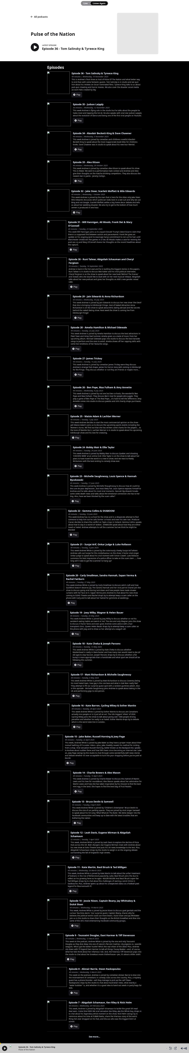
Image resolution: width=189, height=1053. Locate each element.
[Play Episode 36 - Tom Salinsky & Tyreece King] (35, 47)
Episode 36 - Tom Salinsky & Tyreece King (95, 73)
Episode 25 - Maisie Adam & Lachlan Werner (95, 416)
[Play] (4, 1048)
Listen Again (99, 3)
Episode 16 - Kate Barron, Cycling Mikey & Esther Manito (104, 705)
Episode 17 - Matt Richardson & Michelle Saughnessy (101, 674)
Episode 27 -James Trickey (87, 358)
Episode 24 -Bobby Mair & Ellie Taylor (94, 447)
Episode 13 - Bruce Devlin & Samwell (92, 801)
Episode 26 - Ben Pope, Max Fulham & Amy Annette (102, 387)
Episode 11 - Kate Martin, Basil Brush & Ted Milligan (97, 867)
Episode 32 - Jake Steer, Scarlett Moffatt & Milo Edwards (103, 191)
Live (85, 3)
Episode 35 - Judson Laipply (88, 104)
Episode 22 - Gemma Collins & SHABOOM (91, 510)
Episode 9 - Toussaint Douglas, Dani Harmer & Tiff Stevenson (100, 935)
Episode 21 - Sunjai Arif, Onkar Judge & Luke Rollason (100, 544)
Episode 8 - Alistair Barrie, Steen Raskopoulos (95, 968)
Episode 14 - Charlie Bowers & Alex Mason (96, 772)
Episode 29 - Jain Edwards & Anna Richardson (98, 296)
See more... (94, 1036)
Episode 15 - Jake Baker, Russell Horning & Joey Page (95, 736)
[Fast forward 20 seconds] (175, 1048)
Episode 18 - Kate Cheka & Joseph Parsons (96, 643)
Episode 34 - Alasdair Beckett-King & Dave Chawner (102, 133)
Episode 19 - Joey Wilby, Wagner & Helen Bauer (96, 612)
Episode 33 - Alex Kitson (86, 162)
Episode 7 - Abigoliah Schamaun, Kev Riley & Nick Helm (100, 1002)
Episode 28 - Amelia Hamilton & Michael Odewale (99, 327)
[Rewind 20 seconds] (170, 1048)
